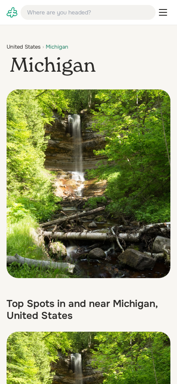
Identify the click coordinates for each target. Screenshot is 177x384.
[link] (12, 12)
